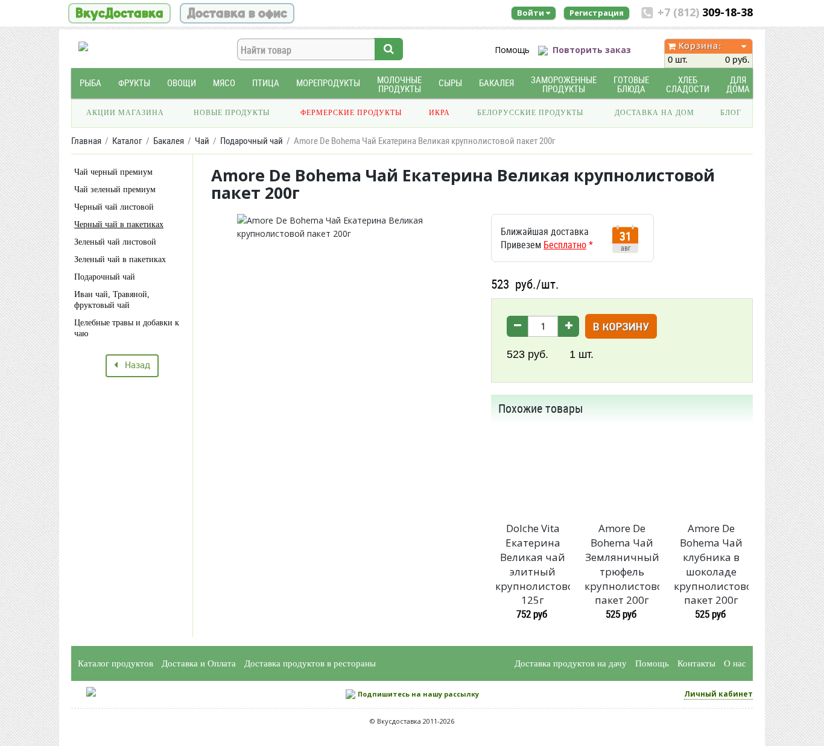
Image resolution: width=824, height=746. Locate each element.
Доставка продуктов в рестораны (310, 663)
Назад (134, 365)
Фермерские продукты (351, 112)
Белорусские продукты (530, 112)
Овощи (181, 83)
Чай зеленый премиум (115, 189)
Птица (265, 83)
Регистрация (596, 12)
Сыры (450, 83)
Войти (531, 12)
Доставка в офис (237, 13)
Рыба (90, 83)
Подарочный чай (104, 276)
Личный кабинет (718, 694)
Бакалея (496, 83)
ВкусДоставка (119, 13)
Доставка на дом (654, 112)
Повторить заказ (592, 49)
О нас (735, 663)
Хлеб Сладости (687, 84)
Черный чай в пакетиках (118, 224)
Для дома (738, 84)
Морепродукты (328, 83)
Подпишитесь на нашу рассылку (418, 693)
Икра (439, 112)
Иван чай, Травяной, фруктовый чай (112, 300)
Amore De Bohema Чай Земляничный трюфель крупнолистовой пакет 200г (622, 564)
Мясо (224, 83)
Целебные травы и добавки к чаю (126, 328)
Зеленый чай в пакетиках (120, 259)
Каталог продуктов (115, 663)
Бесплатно (565, 244)
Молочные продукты (399, 84)
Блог (730, 112)
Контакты (696, 663)
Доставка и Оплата (199, 663)
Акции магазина (125, 112)
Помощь (512, 49)
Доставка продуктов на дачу (571, 663)
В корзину (621, 327)
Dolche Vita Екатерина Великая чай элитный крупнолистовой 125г (532, 564)
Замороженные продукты (564, 84)
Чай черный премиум (113, 172)
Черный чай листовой (114, 207)
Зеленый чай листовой (115, 241)
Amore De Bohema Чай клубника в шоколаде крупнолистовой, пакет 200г (711, 564)
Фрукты (134, 83)
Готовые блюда (631, 84)
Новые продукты (232, 112)
